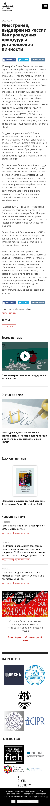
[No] (46, 797)
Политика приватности (27, 802)
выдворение (9, 326)
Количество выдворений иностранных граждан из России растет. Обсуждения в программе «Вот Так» (23, 575)
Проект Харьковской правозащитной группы (25, 639)
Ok (13, 801)
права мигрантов (22, 533)
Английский (9, 313)
